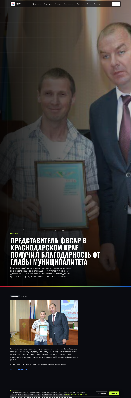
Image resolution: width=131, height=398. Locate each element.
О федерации (36, 4)
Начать (115, 4)
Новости (19, 230)
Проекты (80, 4)
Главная (12, 230)
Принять (114, 393)
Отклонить (102, 393)
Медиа (89, 4)
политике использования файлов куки (76, 394)
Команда (58, 4)
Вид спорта (48, 4)
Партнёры (97, 4)
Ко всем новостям (19, 369)
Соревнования (69, 4)
